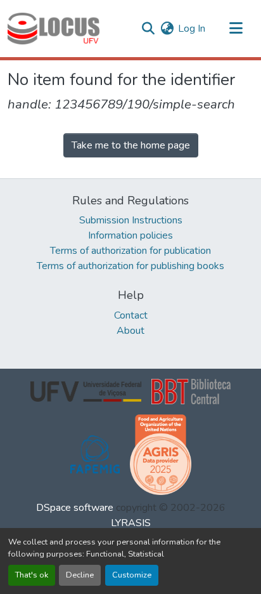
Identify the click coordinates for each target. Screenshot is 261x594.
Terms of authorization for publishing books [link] (130, 266)
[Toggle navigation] (235, 28)
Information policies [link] (130, 235)
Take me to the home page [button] (131, 145)
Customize (131, 575)
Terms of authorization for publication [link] (130, 251)
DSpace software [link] (74, 508)
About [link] (130, 331)
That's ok (31, 575)
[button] (53, 28)
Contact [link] (131, 315)
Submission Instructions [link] (130, 220)
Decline (80, 575)
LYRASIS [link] (131, 523)
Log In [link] (191, 29)
